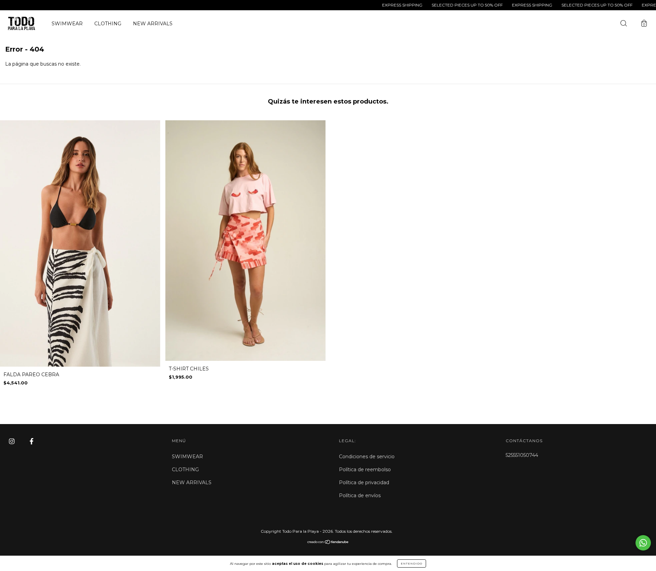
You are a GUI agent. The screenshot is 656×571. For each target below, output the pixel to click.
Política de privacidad (364, 482)
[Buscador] (623, 24)
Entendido (411, 563)
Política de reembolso (365, 469)
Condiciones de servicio (367, 456)
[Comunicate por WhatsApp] (643, 542)
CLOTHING (107, 24)
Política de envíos (360, 495)
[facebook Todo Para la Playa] (31, 441)
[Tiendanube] (328, 542)
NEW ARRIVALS (153, 24)
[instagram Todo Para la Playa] (12, 441)
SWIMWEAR (67, 24)
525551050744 (522, 455)
